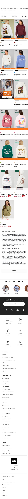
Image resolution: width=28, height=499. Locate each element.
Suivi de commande (6, 435)
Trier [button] (25, 16)
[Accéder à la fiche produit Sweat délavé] (7, 210)
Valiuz (3, 490)
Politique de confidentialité (8, 482)
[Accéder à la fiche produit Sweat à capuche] (21, 29)
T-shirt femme (5, 378)
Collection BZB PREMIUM (8, 394)
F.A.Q (3, 429)
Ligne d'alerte (5, 405)
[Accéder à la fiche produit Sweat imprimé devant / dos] (7, 119)
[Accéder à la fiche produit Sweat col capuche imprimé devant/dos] (21, 180)
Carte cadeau (5, 416)
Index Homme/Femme (7, 411)
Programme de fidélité (7, 357)
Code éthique (5, 402)
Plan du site (5, 495)
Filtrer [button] (5, 16)
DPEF (3, 492)
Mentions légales (6, 484)
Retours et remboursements (9, 432)
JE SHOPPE (7, 97)
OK (23, 304)
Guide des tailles (6, 445)
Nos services (5, 438)
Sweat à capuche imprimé (20, 74)
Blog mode (4, 371)
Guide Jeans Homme (7, 448)
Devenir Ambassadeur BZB (8, 360)
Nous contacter (5, 427)
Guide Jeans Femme (7, 450)
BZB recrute (5, 362)
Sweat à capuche (18, 44)
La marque (4, 354)
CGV (3, 479)
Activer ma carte (6, 421)
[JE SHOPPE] (7, 89)
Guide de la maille (6, 453)
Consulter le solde (6, 419)
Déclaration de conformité (8, 408)
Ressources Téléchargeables (9, 368)
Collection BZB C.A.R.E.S (8, 391)
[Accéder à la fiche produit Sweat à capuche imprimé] (21, 59)
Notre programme (6, 389)
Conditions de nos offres (8, 476)
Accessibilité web (6, 400)
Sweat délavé (3, 224)
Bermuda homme (6, 383)
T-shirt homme (5, 381)
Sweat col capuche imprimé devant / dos (9, 194)
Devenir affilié (5, 365)
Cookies (4, 487)
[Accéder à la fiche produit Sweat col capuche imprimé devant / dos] (7, 180)
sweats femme (21, 259)
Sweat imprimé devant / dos (6, 134)
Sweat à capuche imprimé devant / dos (9, 44)
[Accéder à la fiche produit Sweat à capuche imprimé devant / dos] (7, 29)
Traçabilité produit (6, 397)
